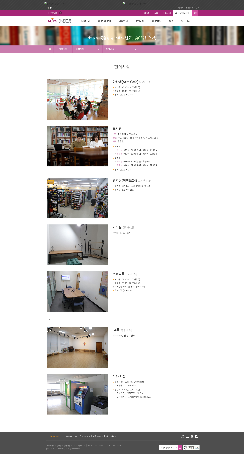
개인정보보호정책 (52, 436)
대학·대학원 (104, 21)
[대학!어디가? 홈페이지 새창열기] (191, 446)
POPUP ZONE (54, 13)
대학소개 (85, 21)
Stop (45, 8)
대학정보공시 (98, 436)
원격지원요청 (111, 436)
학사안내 (139, 21)
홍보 (171, 21)
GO (195, 13)
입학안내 (123, 21)
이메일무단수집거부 (69, 436)
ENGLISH (167, 13)
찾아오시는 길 (85, 436)
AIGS (156, 13)
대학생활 (156, 21)
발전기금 (185, 21)
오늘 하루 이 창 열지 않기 (186, 7)
